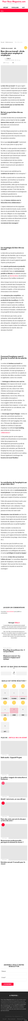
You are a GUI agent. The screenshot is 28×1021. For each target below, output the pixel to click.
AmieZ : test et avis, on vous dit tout (13, 799)
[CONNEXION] (26, 10)
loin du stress (14, 276)
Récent (5, 7)
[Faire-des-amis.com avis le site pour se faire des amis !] (14, 809)
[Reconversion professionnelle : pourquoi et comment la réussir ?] (14, 831)
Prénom (4, 971)
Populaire (15, 7)
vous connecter (10, 611)
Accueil (4, 1019)
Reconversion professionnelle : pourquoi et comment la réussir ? (12, 841)
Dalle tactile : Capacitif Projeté (11, 757)
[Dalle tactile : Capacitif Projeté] (14, 748)
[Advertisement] (14, 26)
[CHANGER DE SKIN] (24, 10)
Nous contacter (11, 1019)
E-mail (4, 977)
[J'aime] (25, 47)
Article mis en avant (18, 737)
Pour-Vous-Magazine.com (14, 2)
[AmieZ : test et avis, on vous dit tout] (14, 789)
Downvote (21, 673)
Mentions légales (21, 1019)
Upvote (6, 673)
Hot (23, 7)
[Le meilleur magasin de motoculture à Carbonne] (14, 768)
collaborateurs (5, 432)
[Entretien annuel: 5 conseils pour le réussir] (14, 852)
